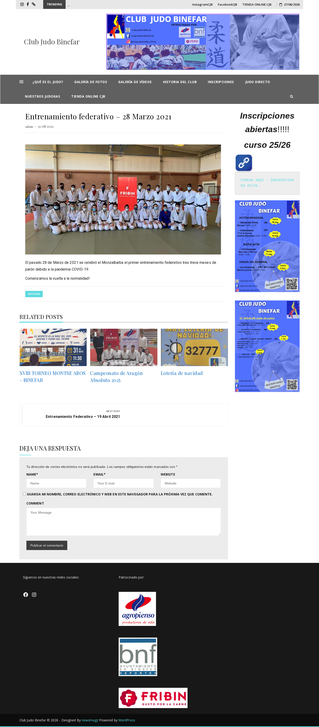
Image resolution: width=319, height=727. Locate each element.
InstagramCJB (202, 4)
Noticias (34, 294)
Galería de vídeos (135, 82)
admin (29, 126)
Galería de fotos (90, 82)
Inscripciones (221, 82)
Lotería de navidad (182, 373)
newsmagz (90, 720)
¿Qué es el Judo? (47, 82)
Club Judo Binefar (52, 41)
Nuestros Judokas (42, 96)
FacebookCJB (227, 4)
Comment (35, 503)
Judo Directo (257, 82)
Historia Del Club (180, 82)
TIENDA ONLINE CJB (256, 4)
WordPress (126, 720)
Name (32, 474)
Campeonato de (79, 4)
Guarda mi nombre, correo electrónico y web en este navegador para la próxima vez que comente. (120, 494)
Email (99, 474)
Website (168, 474)
